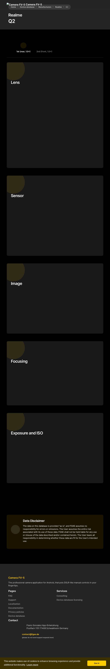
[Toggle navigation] (90, 4)
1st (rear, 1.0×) (23, 51)
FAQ (10, 596)
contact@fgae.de (30, 634)
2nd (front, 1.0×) (44, 51)
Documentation (15, 608)
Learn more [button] (32, 665)
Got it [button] (96, 663)
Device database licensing (69, 600)
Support (12, 600)
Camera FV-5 (33, 4)
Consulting (62, 596)
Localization (14, 604)
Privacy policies (16, 612)
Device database (16, 616)
